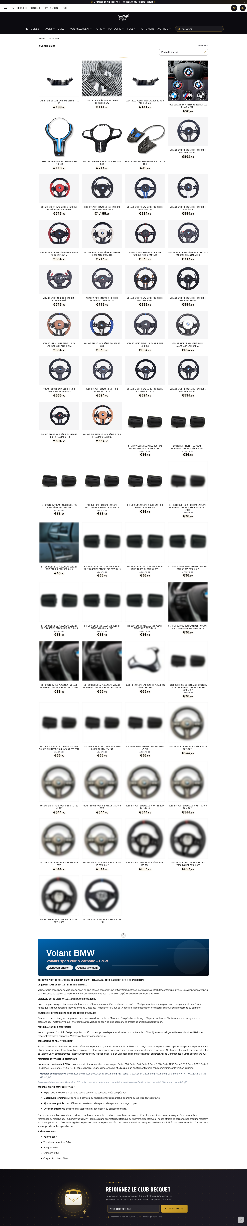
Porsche (115, 28)
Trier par (203, 45)
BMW (61, 28)
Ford (99, 28)
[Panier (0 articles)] (234, 8)
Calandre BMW (51, 1146)
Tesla (131, 28)
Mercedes (32, 28)
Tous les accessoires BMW (57, 1135)
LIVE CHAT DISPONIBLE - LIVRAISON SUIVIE (39, 8)
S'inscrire (172, 1202)
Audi (49, 28)
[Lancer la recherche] (179, 29)
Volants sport (50, 1130)
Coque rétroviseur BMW (55, 1152)
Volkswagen (80, 28)
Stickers (148, 28)
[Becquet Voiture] (123, 18)
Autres (163, 28)
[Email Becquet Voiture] (5, 8)
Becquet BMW (50, 1141)
